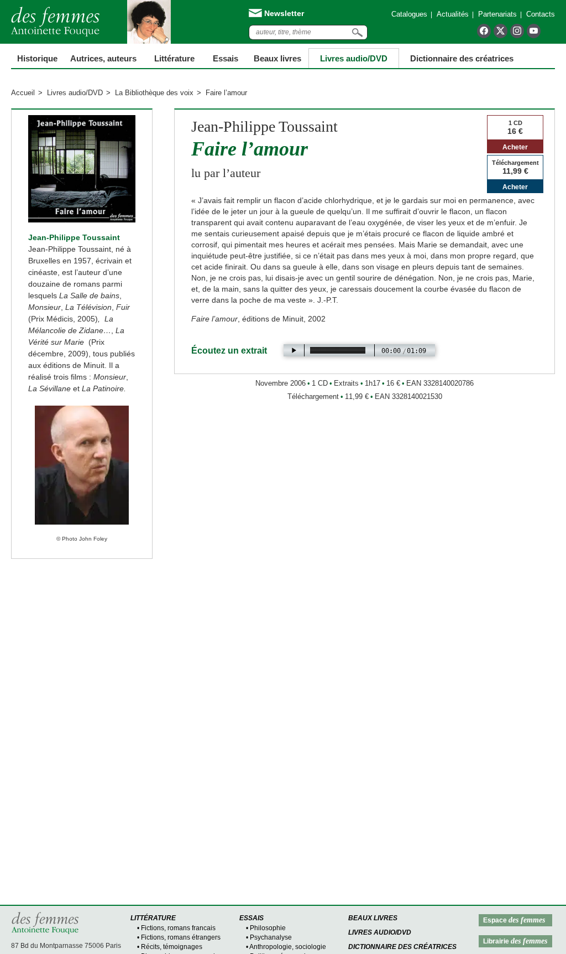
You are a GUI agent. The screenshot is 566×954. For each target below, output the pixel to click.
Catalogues (409, 14)
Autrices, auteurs (103, 58)
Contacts (540, 14)
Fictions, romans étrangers (181, 937)
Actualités (453, 14)
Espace (514, 920)
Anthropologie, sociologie (287, 947)
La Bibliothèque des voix (154, 93)
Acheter (515, 147)
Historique (37, 58)
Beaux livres (277, 58)
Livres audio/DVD (75, 93)
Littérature (174, 58)
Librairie (515, 941)
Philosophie (268, 928)
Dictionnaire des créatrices (461, 58)
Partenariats (497, 14)
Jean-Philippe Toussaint (74, 237)
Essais (225, 58)
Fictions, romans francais (178, 928)
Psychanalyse (271, 937)
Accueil (23, 93)
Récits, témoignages (171, 947)
